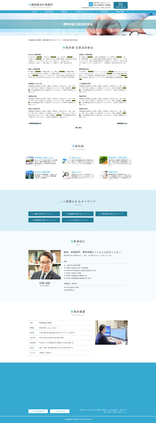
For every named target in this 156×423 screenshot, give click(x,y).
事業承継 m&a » (122, 123)
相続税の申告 (83, 108)
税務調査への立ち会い (35, 83)
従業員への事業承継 (85, 54)
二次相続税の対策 (85, 83)
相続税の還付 (32, 96)
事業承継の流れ (84, 69)
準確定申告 (82, 96)
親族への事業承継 (34, 69)
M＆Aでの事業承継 (34, 54)
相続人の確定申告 (34, 108)
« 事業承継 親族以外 (34, 123)
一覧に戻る (78, 127)
